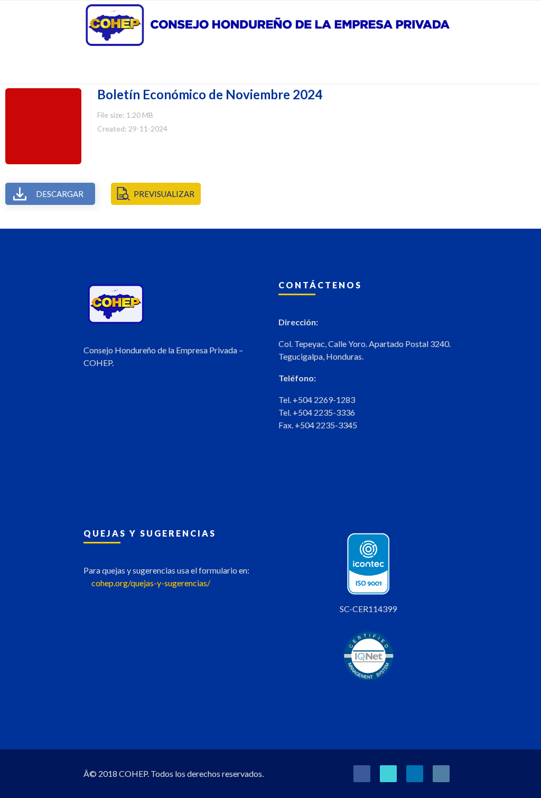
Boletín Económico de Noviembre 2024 (209, 94)
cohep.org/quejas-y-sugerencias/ (150, 583)
